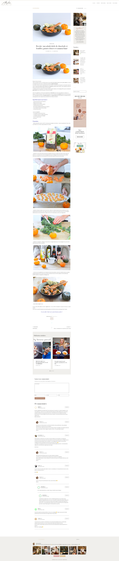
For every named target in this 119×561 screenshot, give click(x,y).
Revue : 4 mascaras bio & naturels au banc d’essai (62, 328)
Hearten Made (65, 559)
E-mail (48, 395)
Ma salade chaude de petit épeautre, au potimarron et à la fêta (61, 363)
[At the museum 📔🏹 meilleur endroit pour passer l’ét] (64, 550)
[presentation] (76, 52)
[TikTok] (35, 8)
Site (59, 395)
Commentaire (37, 383)
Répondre (67, 435)
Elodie (39, 465)
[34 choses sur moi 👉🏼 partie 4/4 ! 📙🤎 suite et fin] (55, 550)
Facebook (51, 317)
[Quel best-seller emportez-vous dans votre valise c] (73, 550)
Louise (40, 421)
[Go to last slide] (35, 354)
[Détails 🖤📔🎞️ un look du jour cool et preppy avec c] (82, 550)
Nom (35, 395)
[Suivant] (68, 354)
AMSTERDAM (35, 328)
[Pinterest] (34, 8)
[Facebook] (37, 8)
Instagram (52, 318)
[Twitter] (43, 539)
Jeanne (39, 518)
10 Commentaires (55, 51)
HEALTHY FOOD (52, 43)
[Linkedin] (38, 8)
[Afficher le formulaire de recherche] (76, 8)
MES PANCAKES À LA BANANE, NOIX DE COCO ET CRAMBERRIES (42, 363)
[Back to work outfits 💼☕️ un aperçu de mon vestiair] (37, 550)
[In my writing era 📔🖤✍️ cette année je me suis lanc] (46, 550)
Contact (77, 539)
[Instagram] (33, 8)
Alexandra (40, 435)
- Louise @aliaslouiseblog (79, 41)
